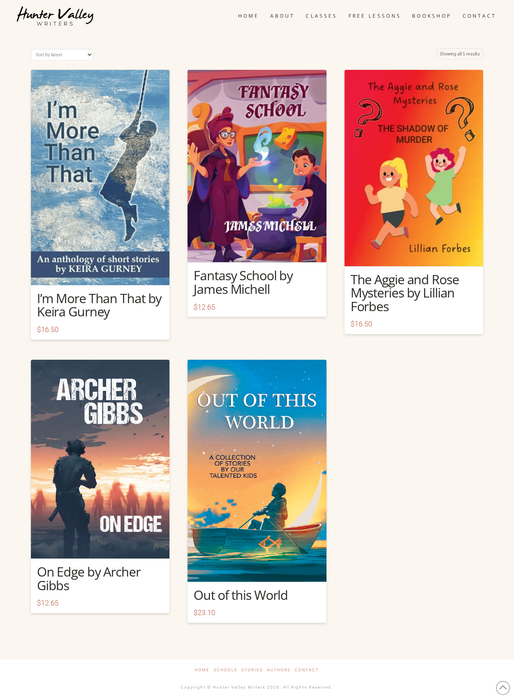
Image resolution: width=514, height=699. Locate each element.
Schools (225, 670)
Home (202, 670)
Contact (307, 670)
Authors (279, 670)
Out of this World (241, 594)
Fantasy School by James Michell (243, 282)
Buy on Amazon (100, 272)
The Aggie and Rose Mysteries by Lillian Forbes (405, 293)
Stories (252, 670)
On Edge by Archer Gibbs (89, 578)
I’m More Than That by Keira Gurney (99, 304)
